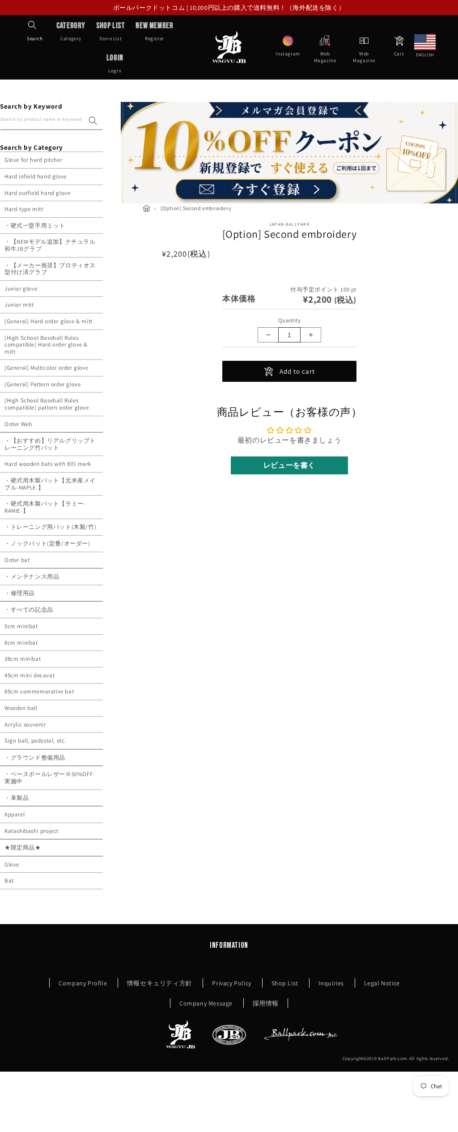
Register (154, 31)
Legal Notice (382, 983)
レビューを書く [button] (289, 465)
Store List (110, 31)
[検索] (93, 121)
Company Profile (83, 983)
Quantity (289, 320)
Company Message (206, 1003)
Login (114, 63)
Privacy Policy (231, 983)
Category (70, 31)
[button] (32, 25)
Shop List (284, 983)
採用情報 (266, 1003)
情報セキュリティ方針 (159, 983)
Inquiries (331, 983)
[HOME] (146, 208)
